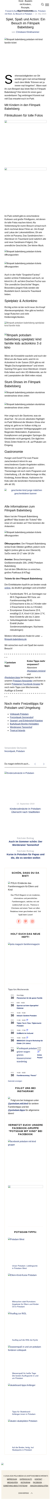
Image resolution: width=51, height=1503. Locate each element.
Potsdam (20, 751)
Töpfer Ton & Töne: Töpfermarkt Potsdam (29, 1024)
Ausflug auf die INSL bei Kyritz (25, 1340)
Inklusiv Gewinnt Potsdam (27, 1015)
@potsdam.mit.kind (36, 671)
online (7, 588)
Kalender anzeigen (15, 1081)
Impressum (12, 1479)
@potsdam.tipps (12, 677)
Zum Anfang (23, 1493)
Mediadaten (12, 1482)
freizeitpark (9, 751)
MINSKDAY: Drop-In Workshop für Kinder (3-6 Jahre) (30, 1041)
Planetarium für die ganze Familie (29, 998)
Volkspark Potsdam (19, 714)
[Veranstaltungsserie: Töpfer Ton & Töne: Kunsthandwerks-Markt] (27, 1020)
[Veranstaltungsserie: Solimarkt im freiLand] (27, 1030)
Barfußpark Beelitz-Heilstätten (24, 724)
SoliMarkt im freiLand (25, 1033)
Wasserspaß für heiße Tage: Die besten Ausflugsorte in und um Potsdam (25, 1375)
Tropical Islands (17, 730)
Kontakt (38, 1479)
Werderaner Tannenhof (21, 727)
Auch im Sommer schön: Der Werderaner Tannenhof (25, 841)
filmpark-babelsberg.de (15, 639)
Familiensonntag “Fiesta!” (27, 1075)
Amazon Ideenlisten (39, 1486)
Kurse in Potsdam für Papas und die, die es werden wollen (25, 854)
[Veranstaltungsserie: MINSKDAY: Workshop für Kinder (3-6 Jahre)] (27, 1038)
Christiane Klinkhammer (27, 32)
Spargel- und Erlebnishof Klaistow (26, 720)
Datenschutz (26, 1479)
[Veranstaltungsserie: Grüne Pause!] (38, 1052)
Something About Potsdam (15, 1486)
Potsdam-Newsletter (23, 681)
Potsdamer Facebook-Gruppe (26, 684)
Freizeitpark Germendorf (21, 717)
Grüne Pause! (40, 1056)
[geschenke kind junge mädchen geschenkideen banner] (25, 493)
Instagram (25, 1482)
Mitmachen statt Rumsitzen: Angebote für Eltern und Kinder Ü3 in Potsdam (25, 1304)
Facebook (37, 1482)
